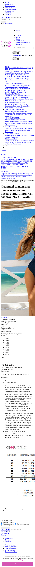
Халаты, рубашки (10, 76)
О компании (20, 42)
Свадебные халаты (24, 114)
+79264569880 (5, 18)
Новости (27, 42)
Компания (4, 531)
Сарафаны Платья (11, 128)
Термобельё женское (27, 140)
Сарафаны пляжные (23, 95)
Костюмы (26, 130)
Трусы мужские (16, 123)
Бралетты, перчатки (20, 104)
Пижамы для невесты (12, 111)
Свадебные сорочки (11, 114)
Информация (5, 533)
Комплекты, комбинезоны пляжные (16, 97)
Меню (18, 30)
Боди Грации (9, 142)
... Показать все (20, 75)
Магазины (8, 541)
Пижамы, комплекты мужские (15, 120)
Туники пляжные (10, 95)
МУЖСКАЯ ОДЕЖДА (8, 164)
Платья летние (18, 99)
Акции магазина (8, 524)
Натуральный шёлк (26, 71)
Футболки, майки (27, 123)
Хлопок (27, 73)
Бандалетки (14, 137)
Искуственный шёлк (11, 88)
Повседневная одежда (12, 121)
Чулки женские (10, 135)
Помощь (3, 535)
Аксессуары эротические (13, 102)
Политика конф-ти (11, 552)
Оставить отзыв (10, 550)
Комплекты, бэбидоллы (12, 106)
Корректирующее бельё (12, 140)
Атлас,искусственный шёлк (14, 78)
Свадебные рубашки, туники (22, 113)
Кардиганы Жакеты (16, 130)
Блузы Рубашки (22, 128)
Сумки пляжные (21, 175)
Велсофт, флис (9, 75)
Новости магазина (22, 524)
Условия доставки (11, 546)
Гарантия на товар (11, 548)
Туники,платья (9, 87)
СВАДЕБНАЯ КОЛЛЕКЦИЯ (18, 163)
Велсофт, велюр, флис (17, 80)
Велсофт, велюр (10, 90)
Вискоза (7, 73)
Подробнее (23, 560)
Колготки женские (21, 135)
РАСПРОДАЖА (10, 92)
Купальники (9, 99)
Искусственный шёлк (17, 73)
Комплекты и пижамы (12, 71)
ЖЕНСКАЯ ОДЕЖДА (13, 166)
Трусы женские (19, 142)
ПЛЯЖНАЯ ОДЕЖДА (13, 161)
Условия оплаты (10, 545)
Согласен (17, 564)
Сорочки (7, 83)
